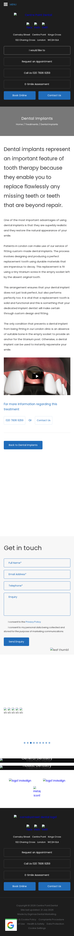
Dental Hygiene (19, 497)
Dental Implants (49, 124)
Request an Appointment (37, 61)
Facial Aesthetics (20, 521)
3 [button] (31, 743)
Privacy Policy (33, 621)
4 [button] (34, 743)
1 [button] (24, 743)
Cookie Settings (37, 928)
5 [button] (37, 743)
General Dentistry (21, 485)
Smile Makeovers (20, 509)
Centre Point (39, 34)
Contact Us (54, 95)
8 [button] (46, 743)
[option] (37, 701)
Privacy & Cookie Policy (23, 919)
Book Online (20, 95)
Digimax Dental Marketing (42, 914)
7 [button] (43, 743)
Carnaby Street (21, 34)
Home (19, 124)
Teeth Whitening (20, 503)
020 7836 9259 (37, 73)
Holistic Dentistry (20, 491)
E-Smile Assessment (37, 84)
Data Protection (55, 923)
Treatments (31, 124)
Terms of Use (17, 923)
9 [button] (49, 743)
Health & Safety (35, 923)
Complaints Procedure (51, 919)
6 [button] (40, 743)
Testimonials (16, 732)
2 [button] (28, 743)
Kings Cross (54, 34)
